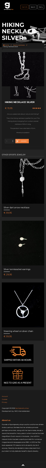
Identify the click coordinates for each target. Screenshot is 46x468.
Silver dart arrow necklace (16, 207)
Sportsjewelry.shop (22, 408)
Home (6, 45)
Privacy (4, 402)
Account (5, 396)
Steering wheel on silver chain (18, 331)
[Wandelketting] (16, 93)
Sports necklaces (19, 45)
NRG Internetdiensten (22, 411)
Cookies (4, 399)
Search (33, 7)
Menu (41, 7)
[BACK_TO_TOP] (23, 465)
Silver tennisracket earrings (17, 269)
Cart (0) (24, 7)
